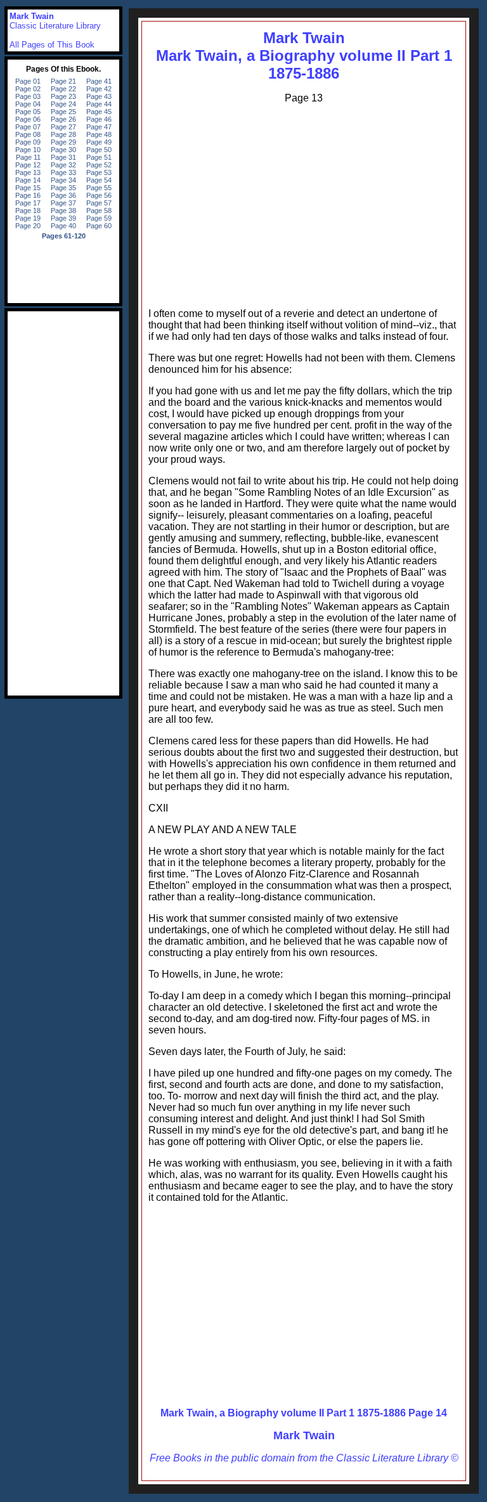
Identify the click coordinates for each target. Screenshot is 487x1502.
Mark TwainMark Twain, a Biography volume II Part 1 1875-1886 (304, 55)
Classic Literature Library (55, 25)
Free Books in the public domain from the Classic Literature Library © (304, 1458)
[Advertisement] (303, 203)
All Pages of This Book (52, 44)
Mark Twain (304, 1435)
